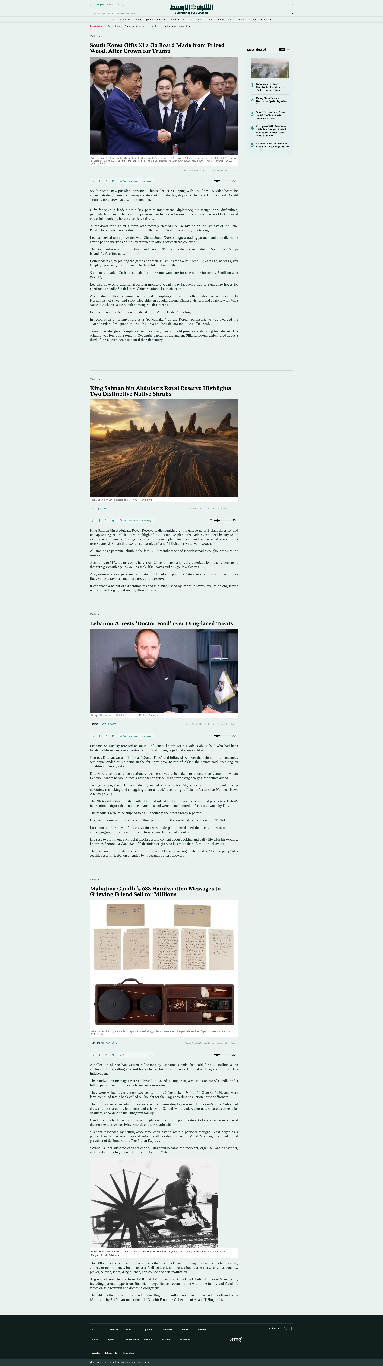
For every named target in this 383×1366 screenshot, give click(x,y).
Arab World (125, 19)
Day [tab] (282, 49)
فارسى (124, 5)
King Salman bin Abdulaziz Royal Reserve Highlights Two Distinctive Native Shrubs (160, 391)
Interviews (162, 19)
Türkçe (110, 5)
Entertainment (225, 19)
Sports (210, 19)
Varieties (175, 19)
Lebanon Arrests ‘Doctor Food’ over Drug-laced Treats (161, 624)
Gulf (114, 19)
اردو (117, 5)
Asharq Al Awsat (99, 508)
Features (252, 19)
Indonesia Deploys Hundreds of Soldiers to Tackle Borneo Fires (270, 87)
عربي (92, 5)
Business (187, 19)
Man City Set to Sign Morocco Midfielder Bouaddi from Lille (138, 25)
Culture (200, 19)
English (100, 5)
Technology (265, 19)
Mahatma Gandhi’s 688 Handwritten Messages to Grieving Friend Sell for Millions (155, 891)
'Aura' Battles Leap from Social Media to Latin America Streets (270, 115)
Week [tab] (289, 49)
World (138, 19)
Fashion (240, 19)
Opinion (149, 19)
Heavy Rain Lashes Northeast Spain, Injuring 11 (271, 101)
